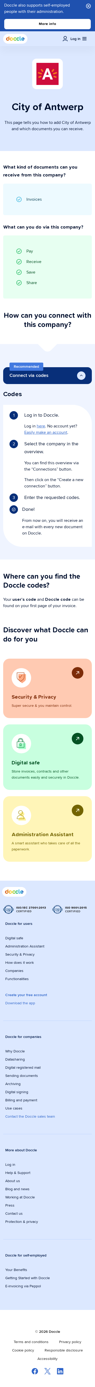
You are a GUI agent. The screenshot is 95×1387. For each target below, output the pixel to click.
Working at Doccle (20, 1197)
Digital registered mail (23, 1067)
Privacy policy (70, 1341)
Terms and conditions (31, 1341)
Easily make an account (45, 432)
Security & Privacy (20, 954)
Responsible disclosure (64, 1350)
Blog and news (17, 1189)
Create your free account (26, 994)
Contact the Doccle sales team (30, 1116)
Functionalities (17, 978)
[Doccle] (15, 39)
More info (47, 24)
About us (12, 1180)
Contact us (14, 1213)
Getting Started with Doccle (27, 1277)
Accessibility (47, 1358)
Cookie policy (23, 1350)
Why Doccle (15, 1051)
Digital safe (14, 938)
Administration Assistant (24, 946)
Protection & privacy (21, 1221)
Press (10, 1205)
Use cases (13, 1108)
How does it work (19, 962)
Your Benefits (16, 1269)
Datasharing (15, 1059)
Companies (14, 970)
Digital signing (16, 1092)
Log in (10, 1164)
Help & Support (17, 1172)
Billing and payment (21, 1100)
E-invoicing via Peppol (23, 1286)
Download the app (20, 1003)
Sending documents (21, 1075)
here (41, 426)
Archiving (13, 1083)
